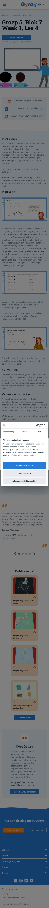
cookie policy (29, 455)
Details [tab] (24, 432)
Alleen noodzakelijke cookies (24, 481)
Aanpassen (23, 473)
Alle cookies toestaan (24, 465)
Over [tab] (40, 432)
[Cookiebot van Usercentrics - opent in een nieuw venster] (35, 425)
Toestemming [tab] (8, 432)
